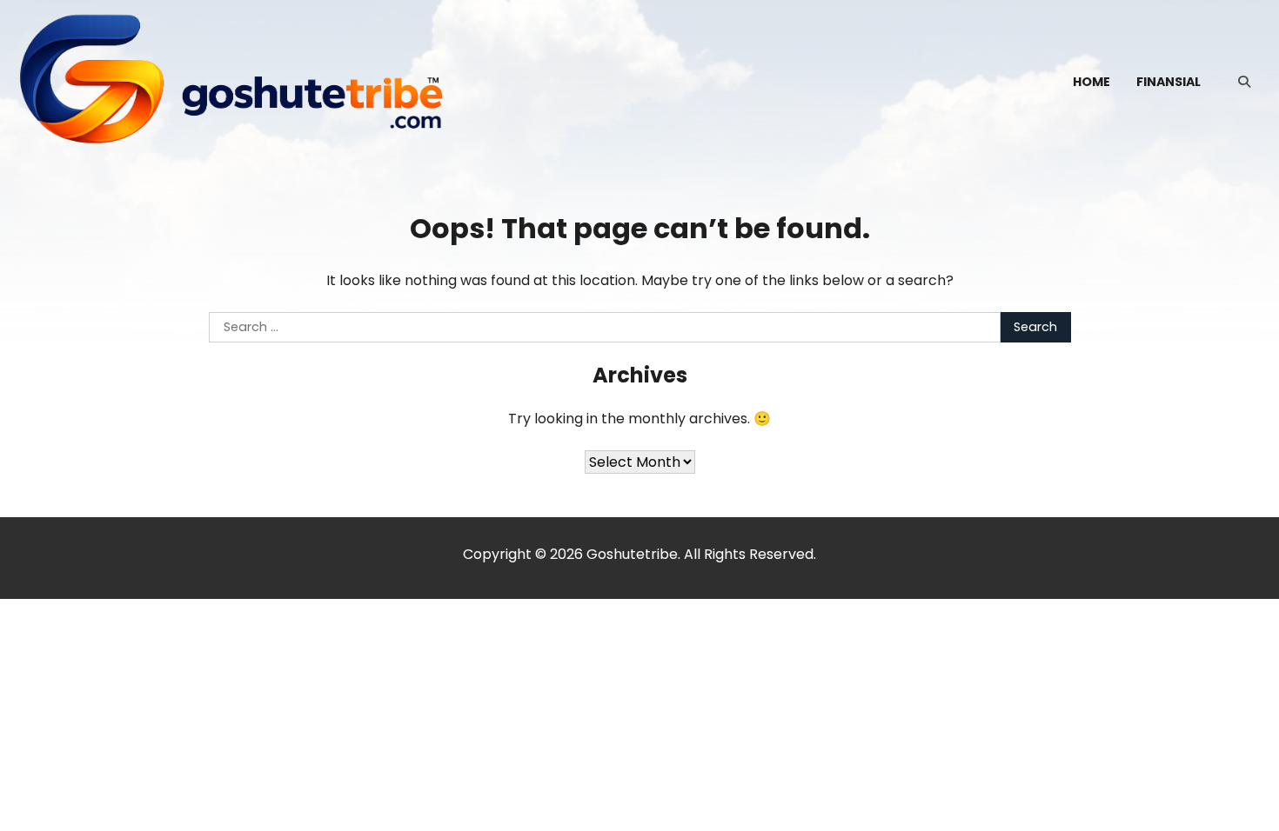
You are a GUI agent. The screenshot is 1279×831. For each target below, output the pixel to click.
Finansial (1168, 81)
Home (1091, 81)
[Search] (1244, 82)
